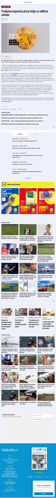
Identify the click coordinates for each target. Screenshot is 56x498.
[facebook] (3, 56)
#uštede (19, 109)
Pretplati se (43, 493)
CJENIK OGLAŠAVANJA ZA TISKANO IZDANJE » (10, 476)
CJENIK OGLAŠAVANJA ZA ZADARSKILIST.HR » (10, 475)
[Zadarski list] (28, 2)
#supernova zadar (5, 109)
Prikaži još (27, 178)
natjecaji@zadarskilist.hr (10, 473)
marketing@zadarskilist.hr (11, 471)
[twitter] (6, 56)
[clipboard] (9, 56)
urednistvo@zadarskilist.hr (10, 482)
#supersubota (13, 109)
